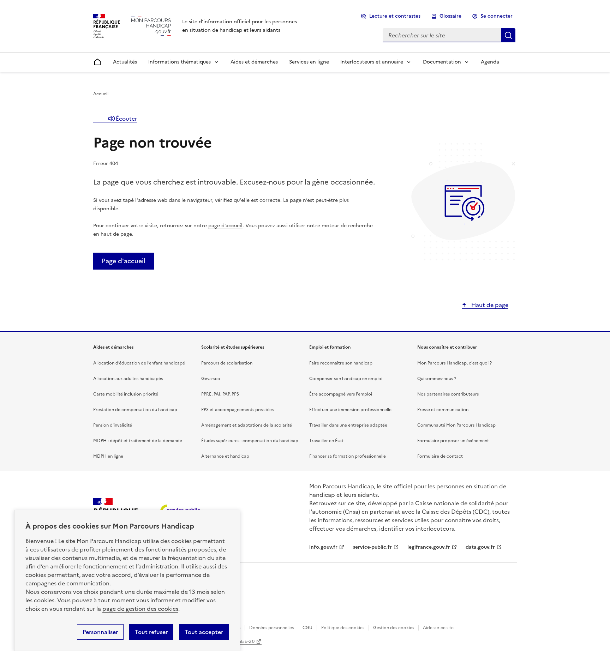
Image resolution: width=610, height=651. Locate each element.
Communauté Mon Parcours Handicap (456, 425)
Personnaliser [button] (100, 632)
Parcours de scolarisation (226, 363)
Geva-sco (210, 378)
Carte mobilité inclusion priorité (125, 394)
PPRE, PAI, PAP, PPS (220, 394)
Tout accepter (204, 632)
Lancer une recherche (508, 35)
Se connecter (496, 16)
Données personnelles (271, 628)
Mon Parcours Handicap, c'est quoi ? (454, 363)
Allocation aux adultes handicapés (128, 378)
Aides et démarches (254, 62)
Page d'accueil (123, 261)
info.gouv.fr (323, 547)
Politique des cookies (342, 628)
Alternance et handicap (225, 456)
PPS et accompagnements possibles (237, 409)
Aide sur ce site (438, 628)
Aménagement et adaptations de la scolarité (246, 425)
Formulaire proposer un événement (453, 441)
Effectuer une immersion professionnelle (350, 409)
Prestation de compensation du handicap (135, 409)
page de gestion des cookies (140, 608)
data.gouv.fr (480, 547)
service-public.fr (372, 547)
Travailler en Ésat (326, 441)
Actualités (125, 62)
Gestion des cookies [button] (393, 628)
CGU (307, 628)
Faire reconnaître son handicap (340, 363)
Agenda (490, 62)
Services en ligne (309, 62)
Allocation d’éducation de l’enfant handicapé (139, 363)
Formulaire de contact (440, 456)
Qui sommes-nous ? (436, 378)
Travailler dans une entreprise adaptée (348, 425)
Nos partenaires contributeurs (448, 394)
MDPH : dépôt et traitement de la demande (137, 441)
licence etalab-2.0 (237, 641)
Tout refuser (151, 632)
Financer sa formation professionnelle (347, 456)
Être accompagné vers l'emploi (340, 394)
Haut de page (489, 305)
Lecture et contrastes (394, 16)
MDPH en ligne (108, 456)
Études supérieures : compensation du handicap (249, 441)
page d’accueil (225, 225)
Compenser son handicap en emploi (345, 378)
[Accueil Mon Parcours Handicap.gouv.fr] (151, 26)
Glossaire (450, 16)
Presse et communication (442, 409)
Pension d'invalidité (112, 425)
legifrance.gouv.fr (428, 547)
